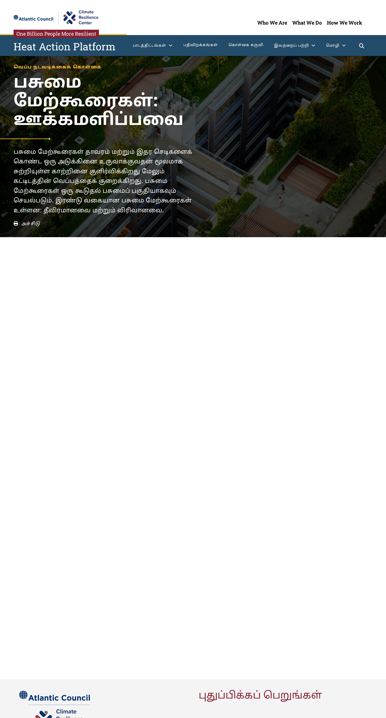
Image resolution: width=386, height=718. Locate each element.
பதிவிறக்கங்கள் (200, 45)
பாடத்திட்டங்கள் (149, 46)
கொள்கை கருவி (246, 45)
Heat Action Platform (65, 46)
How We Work (344, 22)
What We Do (307, 22)
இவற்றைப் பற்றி (291, 46)
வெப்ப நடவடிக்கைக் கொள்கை (58, 67)
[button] (361, 46)
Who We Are (272, 22)
